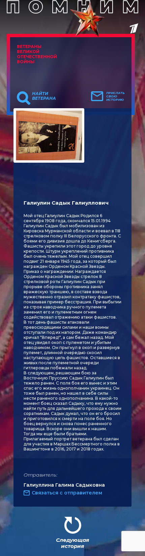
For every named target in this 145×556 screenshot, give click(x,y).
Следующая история (72, 543)
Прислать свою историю (115, 96)
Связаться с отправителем (67, 493)
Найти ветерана (44, 96)
